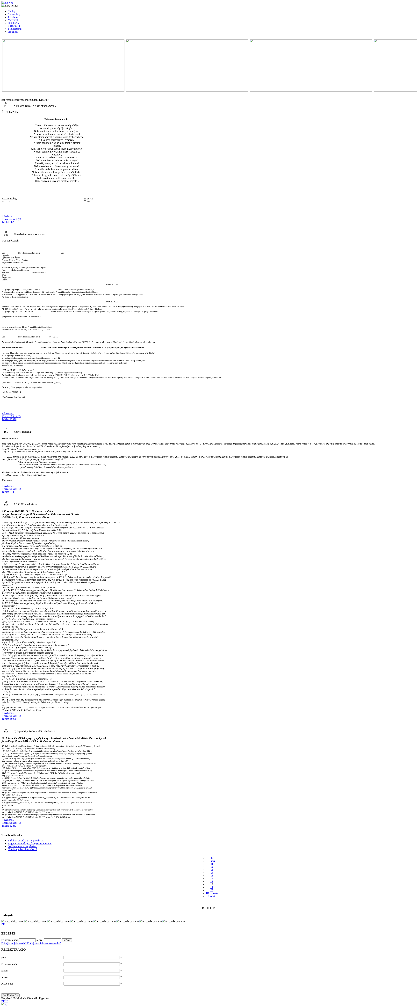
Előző (212, 861)
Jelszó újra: (7, 983)
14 (211, 872)
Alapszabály (14, 14)
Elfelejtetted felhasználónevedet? (44, 943)
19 (211, 887)
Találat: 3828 (8, 222)
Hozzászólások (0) (11, 219)
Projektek (13, 31)
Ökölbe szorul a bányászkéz (22, 846)
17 (211, 881)
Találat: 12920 (9, 419)
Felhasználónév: (9, 964)
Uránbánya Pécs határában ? (22, 849)
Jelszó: (4, 977)
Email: (4, 970)
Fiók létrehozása (10, 995)
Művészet (13, 20)
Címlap (11, 11)
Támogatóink (15, 28)
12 (211, 866)
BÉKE (4, 924)
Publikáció (13, 23)
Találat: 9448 (8, 491)
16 (211, 878)
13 (211, 869)
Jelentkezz (13, 17)
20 (211, 890)
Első (211, 858)
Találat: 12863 (9, 825)
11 (212, 863)
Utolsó (211, 896)
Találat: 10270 (9, 718)
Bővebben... (8, 216)
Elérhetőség (14, 25)
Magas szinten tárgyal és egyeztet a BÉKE (29, 843)
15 (211, 875)
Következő (212, 893)
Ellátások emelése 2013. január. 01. (26, 840)
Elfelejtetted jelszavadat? (14, 943)
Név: (3, 957)
